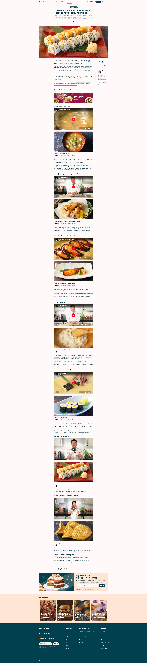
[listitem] (47, 610)
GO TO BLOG (103, 87)
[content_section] (73, 98)
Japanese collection (82, 557)
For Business (77, 1)
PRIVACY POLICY (95, 589)
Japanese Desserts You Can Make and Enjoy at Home (65, 85)
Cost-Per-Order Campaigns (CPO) (86, 634)
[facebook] (46, 633)
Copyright (105, 661)
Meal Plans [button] (56, 1)
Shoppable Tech (82, 639)
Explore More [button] (69, 1)
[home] (42, 1)
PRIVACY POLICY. (42, 647)
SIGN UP (98, 1)
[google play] (43, 638)
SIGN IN (105, 1)
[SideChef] (44, 629)
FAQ (102, 654)
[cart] (91, 2)
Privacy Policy (104, 645)
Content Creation (83, 637)
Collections (68, 637)
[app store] (51, 638)
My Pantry (63, 1)
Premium (68, 648)
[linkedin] (49, 633)
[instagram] (44, 633)
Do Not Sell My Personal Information (95, 661)
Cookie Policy (104, 648)
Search (67, 645)
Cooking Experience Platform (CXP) (86, 631)
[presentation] (107, 610)
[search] (88, 2)
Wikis (67, 642)
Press (102, 637)
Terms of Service (105, 642)
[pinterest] (42, 633)
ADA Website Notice (105, 651)
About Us (103, 631)
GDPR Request (83, 661)
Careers (103, 634)
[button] (99, 65)
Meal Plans (68, 639)
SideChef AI (81, 642)
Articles (67, 634)
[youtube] (39, 633)
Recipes (67, 631)
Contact (103, 639)
